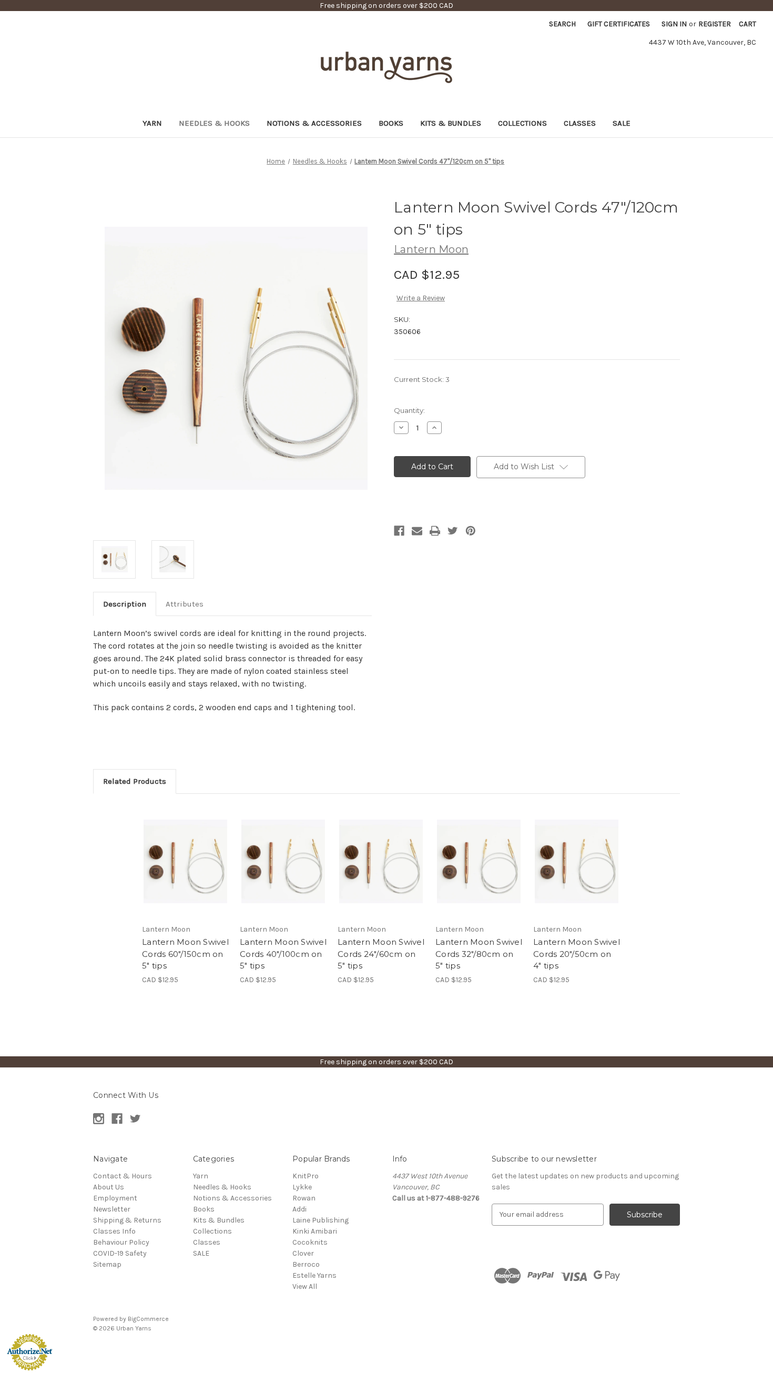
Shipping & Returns (127, 1220)
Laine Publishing (320, 1220)
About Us (108, 1187)
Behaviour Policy (121, 1242)
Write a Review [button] (420, 298)
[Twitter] (452, 530)
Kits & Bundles (450, 123)
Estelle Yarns (314, 1275)
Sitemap (107, 1264)
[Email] (417, 530)
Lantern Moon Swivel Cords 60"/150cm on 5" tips (185, 954)
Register (714, 23)
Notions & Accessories (314, 123)
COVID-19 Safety (120, 1253)
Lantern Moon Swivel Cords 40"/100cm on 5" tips (283, 954)
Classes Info (114, 1231)
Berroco (306, 1264)
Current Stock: (422, 379)
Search (562, 23)
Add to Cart (185, 870)
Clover (303, 1253)
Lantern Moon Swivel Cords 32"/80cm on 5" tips (478, 954)
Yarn (152, 123)
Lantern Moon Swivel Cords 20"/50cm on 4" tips (576, 954)
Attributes (185, 604)
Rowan (304, 1198)
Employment (115, 1198)
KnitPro (305, 1176)
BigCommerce (148, 1319)
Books (391, 123)
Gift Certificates (618, 23)
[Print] (435, 530)
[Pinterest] (470, 530)
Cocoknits (310, 1242)
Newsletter (111, 1209)
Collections (522, 123)
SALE (621, 123)
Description (124, 604)
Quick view (185, 852)
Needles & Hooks (214, 123)
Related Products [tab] (134, 781)
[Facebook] (399, 530)
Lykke (302, 1187)
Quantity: (409, 410)
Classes (580, 123)
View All (304, 1286)
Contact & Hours (122, 1176)
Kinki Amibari (314, 1231)
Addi (299, 1209)
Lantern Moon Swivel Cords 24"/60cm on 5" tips (381, 954)
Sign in (674, 23)
